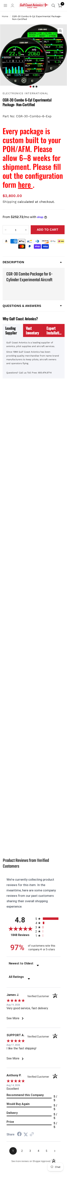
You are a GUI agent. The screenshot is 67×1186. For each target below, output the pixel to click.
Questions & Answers (22, 306)
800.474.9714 (45, 372)
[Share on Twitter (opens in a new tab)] (25, 1134)
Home (5, 16)
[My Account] (12, 6)
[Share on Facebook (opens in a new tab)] (19, 1134)
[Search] (53, 5)
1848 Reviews (22, 935)
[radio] (47, 918)
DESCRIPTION (13, 262)
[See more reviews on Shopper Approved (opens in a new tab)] (32, 1134)
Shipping (9, 202)
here (25, 184)
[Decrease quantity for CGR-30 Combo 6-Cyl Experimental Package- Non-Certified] (5, 229)
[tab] (13, 330)
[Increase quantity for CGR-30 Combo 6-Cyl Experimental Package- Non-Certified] (26, 229)
